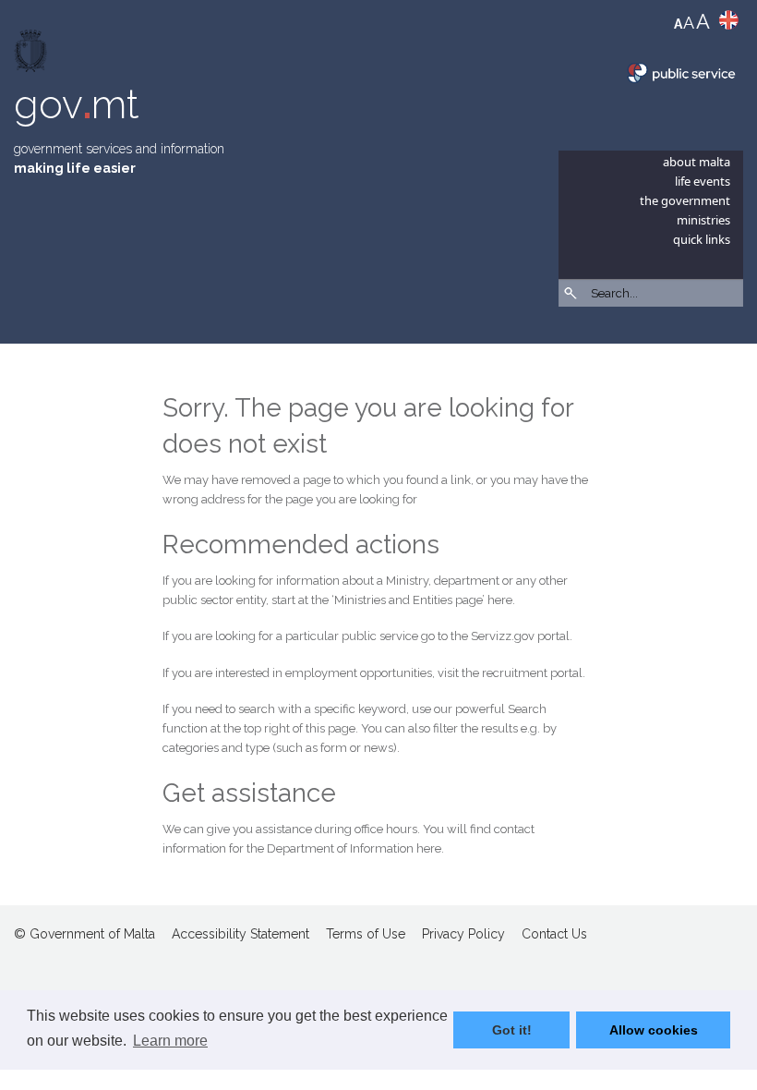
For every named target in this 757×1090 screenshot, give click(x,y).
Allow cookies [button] (653, 1030)
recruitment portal (532, 673)
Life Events (702, 181)
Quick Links (701, 239)
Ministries (703, 220)
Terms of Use (365, 933)
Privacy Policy (463, 933)
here (499, 600)
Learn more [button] (170, 1040)
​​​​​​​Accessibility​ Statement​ (240, 933)
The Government (685, 200)
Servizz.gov (503, 636)
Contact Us (554, 933)
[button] (734, 342)
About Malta (696, 161)
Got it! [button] (512, 1030)
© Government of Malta (84, 933)
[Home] (32, 55)
